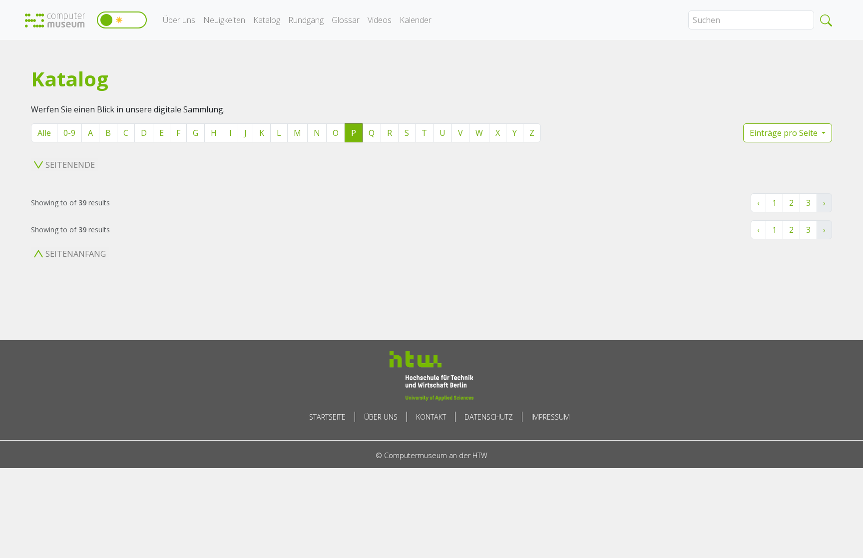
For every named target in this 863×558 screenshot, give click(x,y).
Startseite (327, 417)
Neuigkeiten (224, 19)
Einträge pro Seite (785, 132)
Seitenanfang (75, 253)
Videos (380, 19)
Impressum (550, 417)
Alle (44, 132)
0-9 (69, 132)
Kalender (416, 19)
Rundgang (306, 19)
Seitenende (70, 164)
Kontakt (431, 417)
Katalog (266, 19)
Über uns (179, 19)
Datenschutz (488, 417)
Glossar (346, 19)
